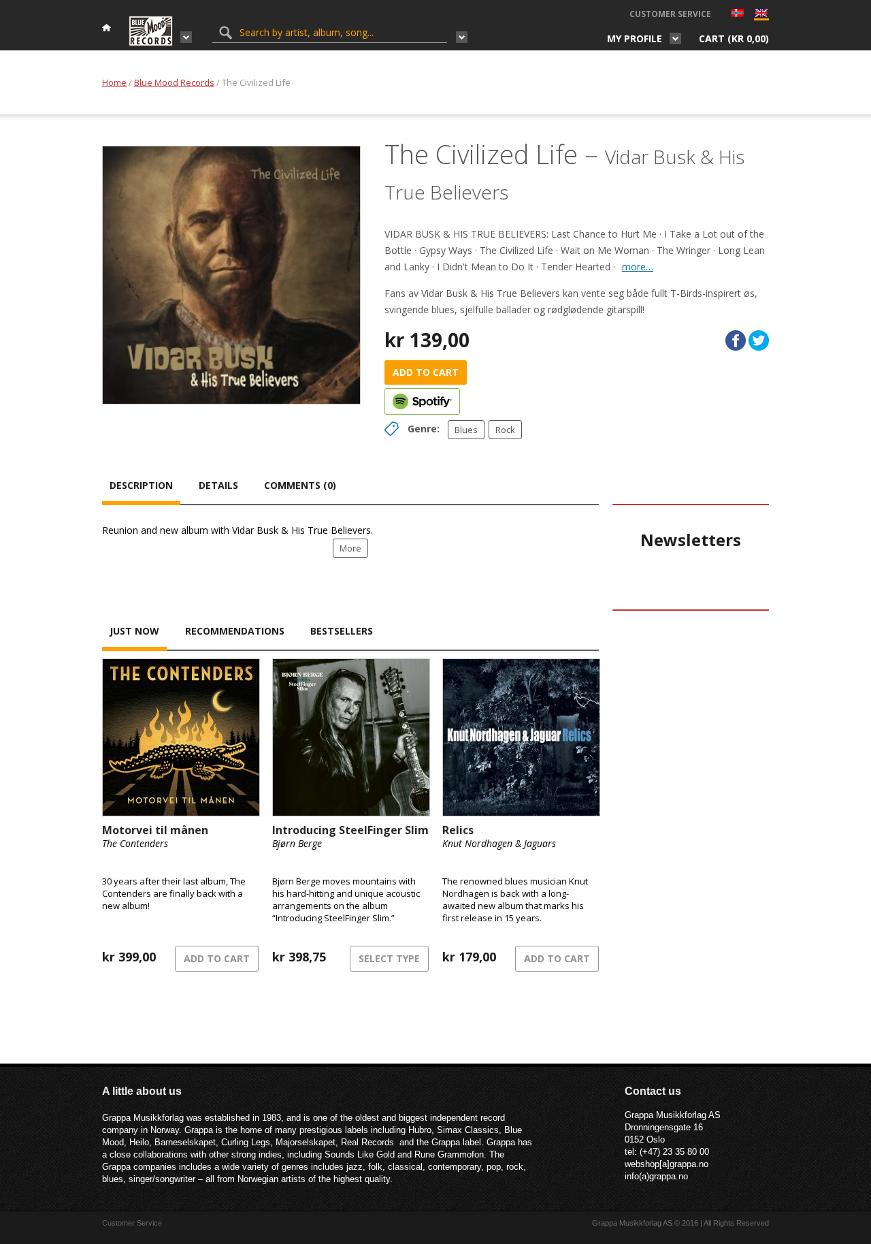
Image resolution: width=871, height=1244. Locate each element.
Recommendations (234, 630)
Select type (389, 958)
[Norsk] (738, 14)
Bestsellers (341, 630)
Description (141, 485)
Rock (505, 430)
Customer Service (670, 14)
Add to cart (426, 372)
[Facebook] (735, 340)
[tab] (141, 487)
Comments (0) (300, 485)
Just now (134, 630)
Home (114, 82)
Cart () (734, 38)
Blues (466, 430)
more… (637, 266)
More (350, 548)
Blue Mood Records (174, 82)
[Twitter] (759, 340)
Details (218, 485)
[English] (761, 16)
